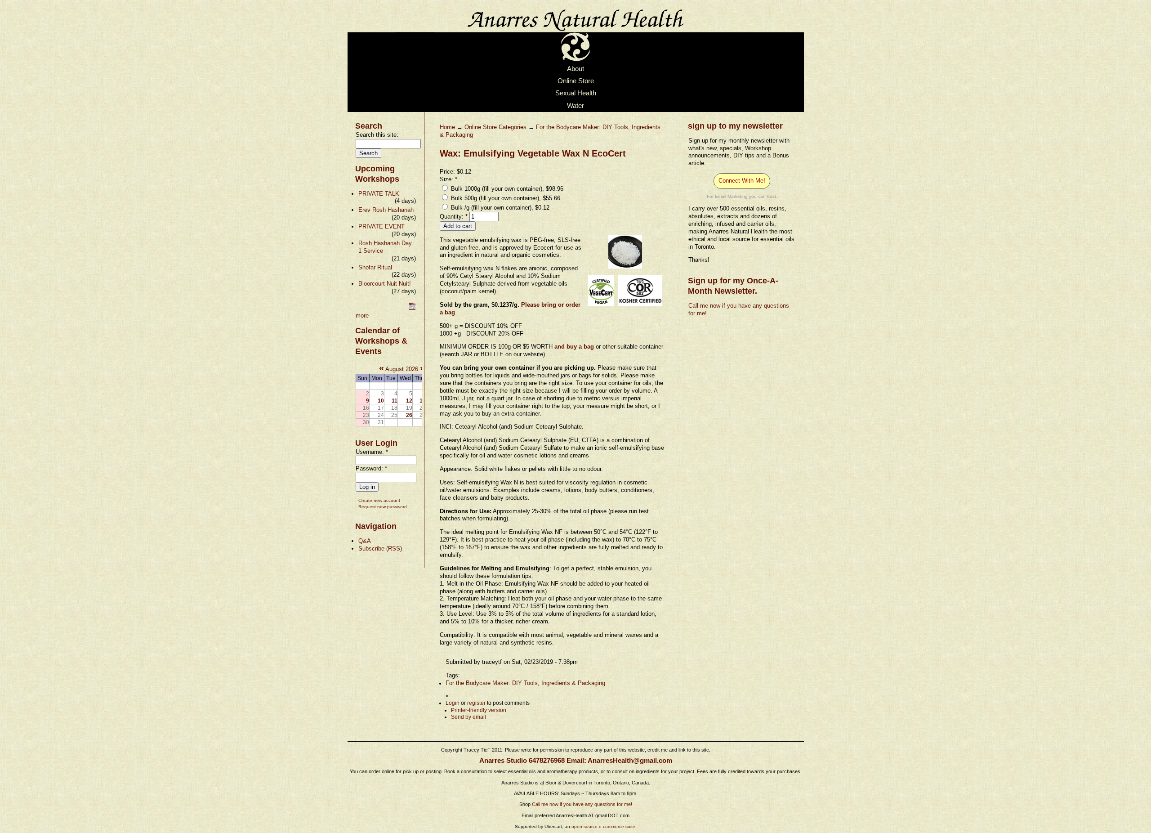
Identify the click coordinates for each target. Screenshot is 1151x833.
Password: (371, 468)
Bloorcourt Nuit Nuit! (384, 283)
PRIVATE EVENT (381, 226)
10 (381, 400)
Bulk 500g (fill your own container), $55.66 (504, 198)
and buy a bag (575, 346)
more (362, 315)
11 (394, 400)
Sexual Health (575, 93)
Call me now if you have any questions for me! (582, 804)
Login (453, 703)
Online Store (576, 81)
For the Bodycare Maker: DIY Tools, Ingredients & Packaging (525, 683)
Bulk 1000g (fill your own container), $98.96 (506, 188)
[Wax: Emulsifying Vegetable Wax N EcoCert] (625, 268)
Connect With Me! (741, 180)
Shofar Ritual (375, 267)
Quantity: (454, 216)
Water (575, 105)
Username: (372, 451)
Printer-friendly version (478, 710)
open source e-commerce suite (603, 826)
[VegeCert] (601, 306)
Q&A (364, 540)
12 (409, 400)
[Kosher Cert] (640, 306)
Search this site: (377, 134)
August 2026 (401, 369)
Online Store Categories (495, 127)
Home (447, 127)
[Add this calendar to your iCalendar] (412, 308)
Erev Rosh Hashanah (386, 209)
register (476, 703)
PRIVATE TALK (378, 193)
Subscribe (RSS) (380, 548)
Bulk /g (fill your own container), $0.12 (499, 207)
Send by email (468, 717)
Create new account (379, 500)
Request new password (382, 506)
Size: (448, 179)
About (575, 68)
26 (409, 415)
